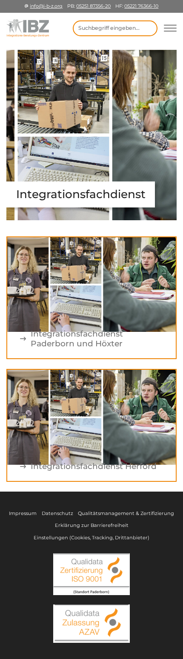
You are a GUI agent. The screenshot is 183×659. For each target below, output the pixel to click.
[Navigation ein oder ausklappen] (170, 28)
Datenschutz (57, 513)
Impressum (23, 513)
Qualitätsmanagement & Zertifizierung (126, 513)
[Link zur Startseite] (27, 28)
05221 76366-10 (141, 6)
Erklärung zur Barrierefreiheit (92, 525)
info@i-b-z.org (46, 6)
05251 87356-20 (93, 6)
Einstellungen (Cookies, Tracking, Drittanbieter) (91, 538)
